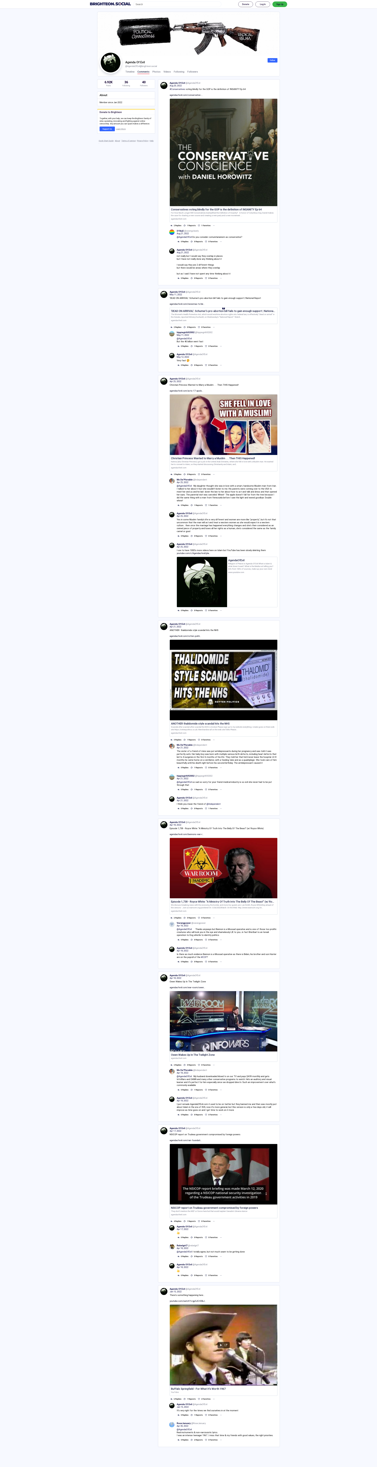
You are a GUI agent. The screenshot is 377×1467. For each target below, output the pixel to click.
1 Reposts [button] (191, 226)
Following (179, 71)
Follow (272, 60)
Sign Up (279, 4)
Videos (167, 71)
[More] (214, 225)
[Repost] (184, 225)
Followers (192, 71)
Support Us (107, 129)
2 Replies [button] (177, 226)
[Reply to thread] (178, 241)
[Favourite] (199, 225)
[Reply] (171, 225)
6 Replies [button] (177, 1399)
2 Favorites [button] (206, 1399)
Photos (156, 71)
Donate (245, 4)
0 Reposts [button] (198, 242)
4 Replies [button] (177, 1221)
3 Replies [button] (177, 474)
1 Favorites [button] (206, 226)
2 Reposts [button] (198, 1440)
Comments (143, 71)
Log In (263, 4)
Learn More (121, 129)
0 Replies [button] (184, 242)
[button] (223, 1350)
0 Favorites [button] (213, 242)
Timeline (129, 71)
